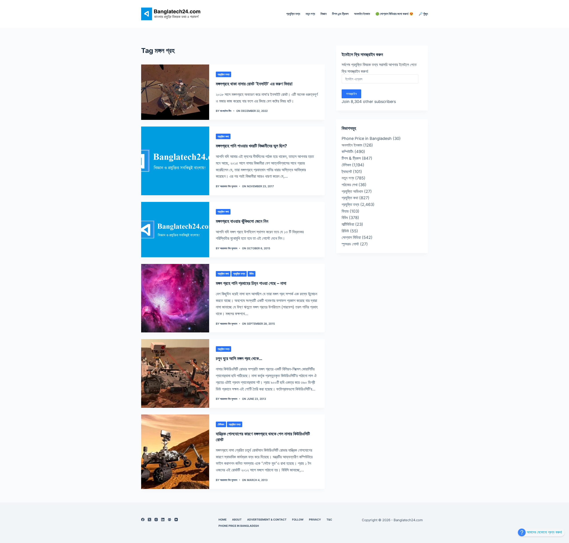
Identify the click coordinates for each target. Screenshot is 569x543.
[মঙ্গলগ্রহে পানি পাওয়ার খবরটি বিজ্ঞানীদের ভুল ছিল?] (175, 161)
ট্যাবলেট (347, 171)
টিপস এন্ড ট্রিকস (340, 14)
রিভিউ (345, 231)
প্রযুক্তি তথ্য (293, 14)
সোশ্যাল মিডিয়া (351, 237)
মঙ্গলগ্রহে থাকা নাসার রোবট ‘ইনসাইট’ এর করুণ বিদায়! (254, 83)
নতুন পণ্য (310, 14)
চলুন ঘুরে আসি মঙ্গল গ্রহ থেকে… (239, 358)
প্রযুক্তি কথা (223, 136)
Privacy (315, 519)
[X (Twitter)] (149, 519)
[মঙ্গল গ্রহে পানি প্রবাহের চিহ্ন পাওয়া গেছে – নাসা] (175, 298)
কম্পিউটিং (347, 151)
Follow (297, 519)
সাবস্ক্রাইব (351, 94)
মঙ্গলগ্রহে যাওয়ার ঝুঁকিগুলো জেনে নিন (242, 221)
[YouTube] (176, 519)
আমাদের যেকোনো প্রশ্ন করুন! (544, 532)
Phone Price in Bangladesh (367, 138)
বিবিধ (251, 273)
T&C (329, 519)
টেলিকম (221, 424)
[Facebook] (142, 519)
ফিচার (345, 211)
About (237, 519)
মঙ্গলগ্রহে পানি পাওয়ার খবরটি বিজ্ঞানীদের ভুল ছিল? (251, 146)
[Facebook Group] (169, 519)
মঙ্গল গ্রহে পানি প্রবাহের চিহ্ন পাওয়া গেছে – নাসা (251, 283)
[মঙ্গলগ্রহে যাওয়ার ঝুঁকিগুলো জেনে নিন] (175, 229)
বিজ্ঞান (324, 14)
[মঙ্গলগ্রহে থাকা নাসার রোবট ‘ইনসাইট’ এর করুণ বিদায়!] (175, 92)
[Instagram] (156, 519)
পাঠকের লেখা (349, 184)
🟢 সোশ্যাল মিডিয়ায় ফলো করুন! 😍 (394, 14)
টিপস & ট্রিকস (351, 158)
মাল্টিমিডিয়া (348, 224)
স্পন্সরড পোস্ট (350, 244)
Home (222, 519)
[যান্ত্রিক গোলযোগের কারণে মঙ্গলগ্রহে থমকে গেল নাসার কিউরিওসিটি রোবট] (175, 451)
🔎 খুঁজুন (423, 14)
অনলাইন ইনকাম (362, 14)
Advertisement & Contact (267, 519)
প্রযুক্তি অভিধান (352, 191)
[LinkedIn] (162, 519)
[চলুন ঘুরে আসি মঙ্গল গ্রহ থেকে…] (175, 373)
